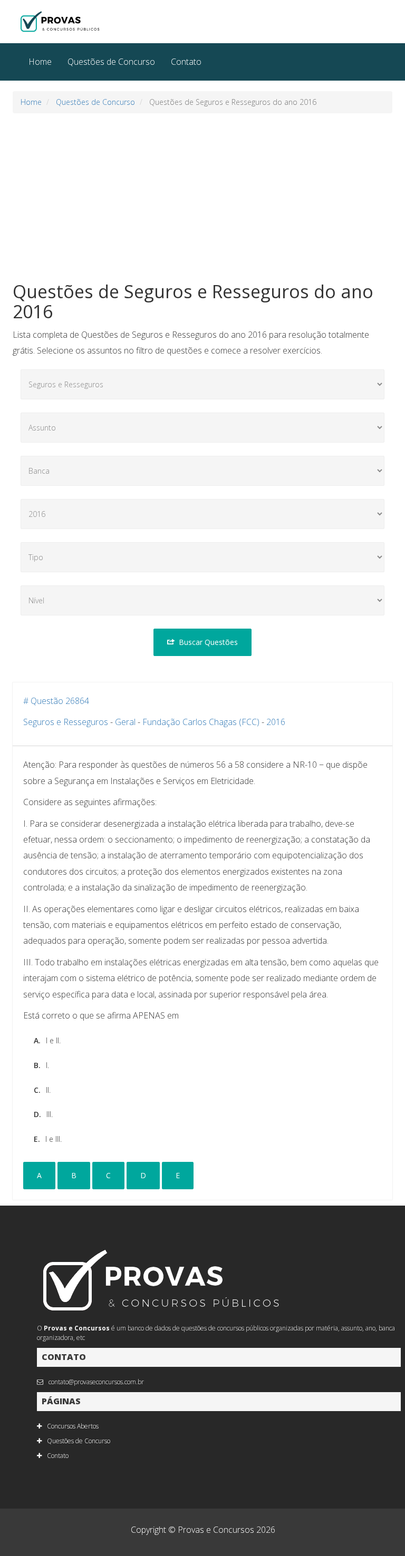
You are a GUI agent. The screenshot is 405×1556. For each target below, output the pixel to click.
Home (40, 61)
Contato (186, 61)
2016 (275, 722)
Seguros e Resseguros (65, 722)
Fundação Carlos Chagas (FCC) (200, 722)
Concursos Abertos (73, 1426)
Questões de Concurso (111, 61)
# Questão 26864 (56, 701)
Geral (125, 722)
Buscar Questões (208, 642)
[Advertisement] (202, 197)
